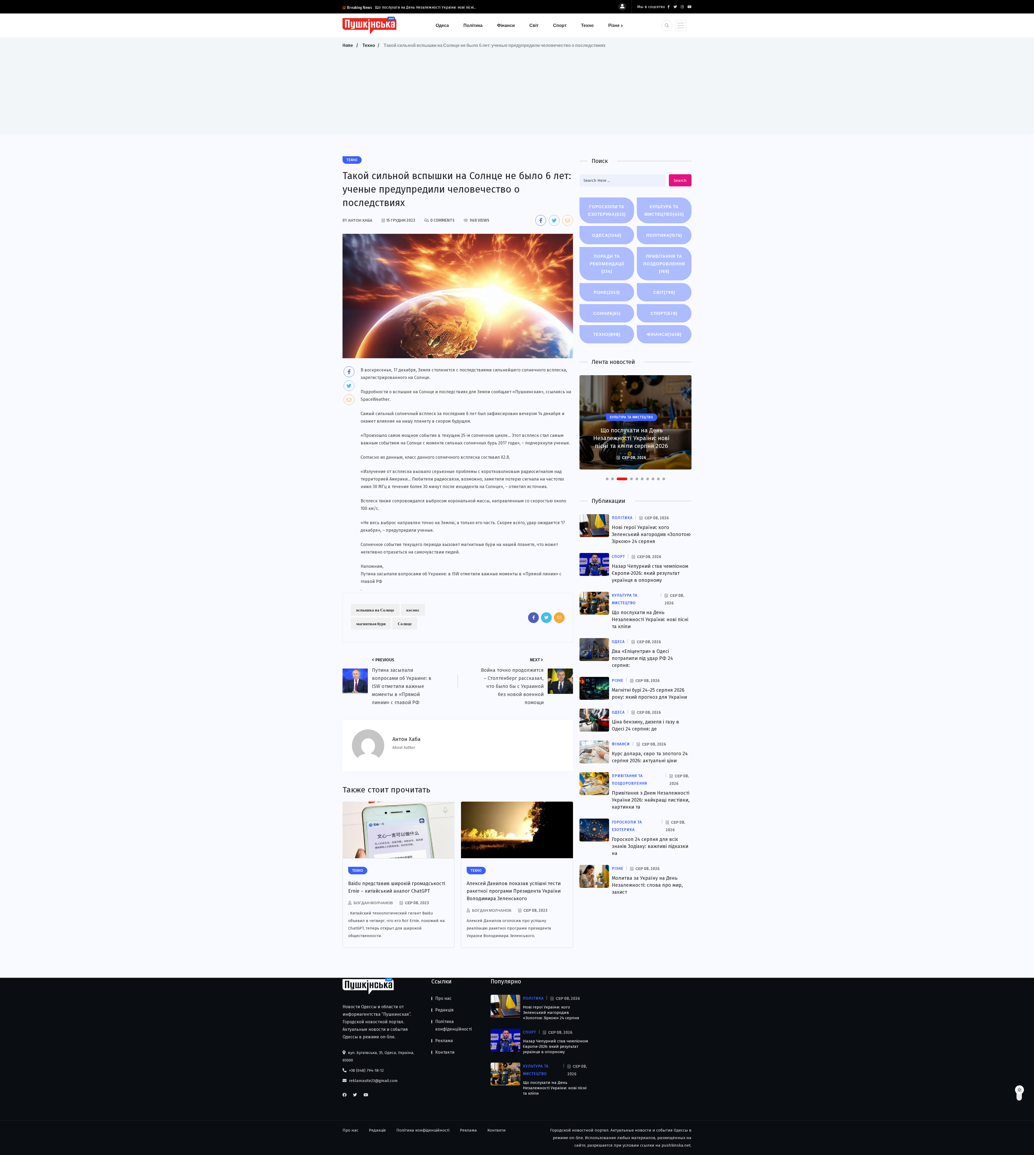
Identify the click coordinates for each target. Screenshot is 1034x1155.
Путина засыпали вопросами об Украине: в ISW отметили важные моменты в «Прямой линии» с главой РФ (461, 577)
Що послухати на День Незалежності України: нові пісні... (425, 7)
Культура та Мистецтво (664, 210)
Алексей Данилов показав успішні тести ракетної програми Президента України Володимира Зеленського (514, 891)
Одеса (442, 25)
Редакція (444, 1010)
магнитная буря (371, 623)
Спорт (560, 25)
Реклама (444, 1040)
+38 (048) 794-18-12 (366, 1070)
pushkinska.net (676, 1145)
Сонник (607, 313)
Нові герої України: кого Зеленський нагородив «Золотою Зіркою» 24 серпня (651, 534)
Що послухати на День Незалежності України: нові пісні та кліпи (650, 619)
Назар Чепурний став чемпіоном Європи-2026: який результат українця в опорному (650, 573)
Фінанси (506, 25)
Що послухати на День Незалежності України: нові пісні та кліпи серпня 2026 (631, 438)
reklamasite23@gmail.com (373, 1080)
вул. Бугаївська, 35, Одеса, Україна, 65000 (378, 1056)
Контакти (445, 1052)
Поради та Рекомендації (607, 264)
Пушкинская (528, 391)
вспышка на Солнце (375, 609)
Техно (587, 25)
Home (348, 45)
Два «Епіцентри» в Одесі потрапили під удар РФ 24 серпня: (642, 658)
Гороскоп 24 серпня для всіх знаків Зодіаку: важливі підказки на (650, 846)
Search (680, 180)
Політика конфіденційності (453, 1025)
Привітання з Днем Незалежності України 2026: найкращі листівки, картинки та (651, 800)
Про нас (443, 998)
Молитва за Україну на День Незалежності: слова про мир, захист (647, 885)
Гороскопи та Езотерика (607, 210)
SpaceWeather (375, 399)
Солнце (405, 623)
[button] (607, 479)
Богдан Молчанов (373, 902)
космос (413, 609)
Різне (614, 25)
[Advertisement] (517, 89)
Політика (473, 25)
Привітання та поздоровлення (664, 264)
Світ (534, 25)
